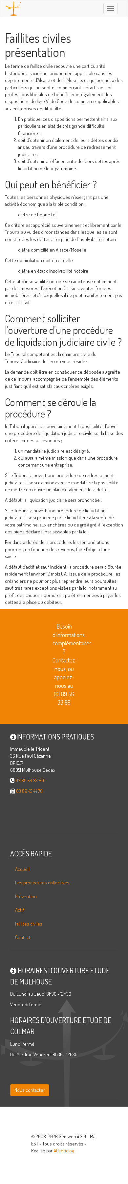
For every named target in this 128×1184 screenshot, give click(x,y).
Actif (19, 910)
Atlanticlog (63, 1150)
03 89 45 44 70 (29, 791)
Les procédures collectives (42, 882)
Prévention (26, 896)
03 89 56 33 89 (29, 780)
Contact (23, 937)
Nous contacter (29, 1090)
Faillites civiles (28, 924)
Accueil (22, 869)
